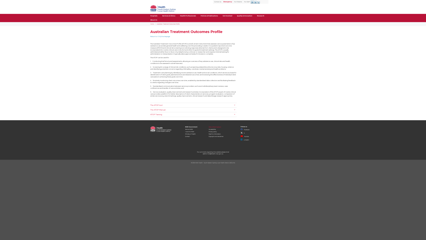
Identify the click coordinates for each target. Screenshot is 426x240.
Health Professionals (188, 16)
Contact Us (217, 2)
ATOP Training (156, 114)
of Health (190, 134)
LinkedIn (246, 140)
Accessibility (212, 129)
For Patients (238, 2)
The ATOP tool (156, 105)
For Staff (247, 2)
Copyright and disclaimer (216, 136)
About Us (153, 20)
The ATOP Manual (158, 110)
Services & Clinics (168, 16)
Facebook (246, 129)
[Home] (163, 8)
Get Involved (227, 16)
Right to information (215, 134)
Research (260, 16)
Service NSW (189, 129)
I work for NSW (189, 131)
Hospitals (153, 16)
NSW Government (191, 127)
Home (152, 24)
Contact (187, 136)
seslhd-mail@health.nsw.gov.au (213, 154)
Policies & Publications (209, 16)
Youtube (246, 136)
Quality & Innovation (244, 16)
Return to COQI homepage (160, 36)
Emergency (227, 2)
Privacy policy (213, 131)
